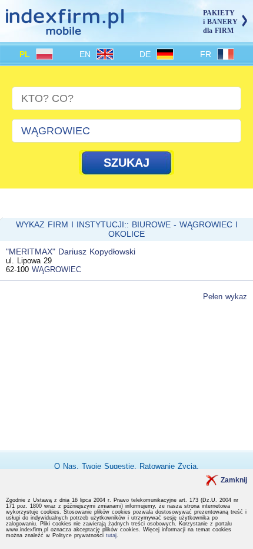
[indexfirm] (65, 29)
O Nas (65, 466)
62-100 (17, 269)
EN (86, 54)
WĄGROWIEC (56, 269)
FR (207, 54)
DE (146, 54)
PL (26, 54)
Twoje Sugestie (108, 466)
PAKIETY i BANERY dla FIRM (220, 22)
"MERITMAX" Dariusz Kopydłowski (70, 251)
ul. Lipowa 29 (29, 260)
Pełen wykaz (225, 296)
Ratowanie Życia (168, 466)
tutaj (111, 535)
